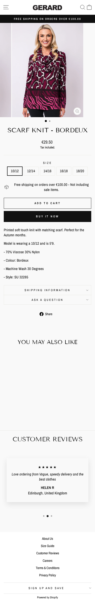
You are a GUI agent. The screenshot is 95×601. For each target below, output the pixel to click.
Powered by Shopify (47, 597)
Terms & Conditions (47, 568)
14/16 (47, 170)
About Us (47, 538)
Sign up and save (46, 588)
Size (47, 163)
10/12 (15, 170)
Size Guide (47, 546)
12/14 (31, 170)
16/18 (64, 170)
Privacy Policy (47, 575)
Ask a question (47, 300)
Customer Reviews (47, 553)
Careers (47, 560)
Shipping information (48, 290)
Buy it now (47, 216)
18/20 (80, 170)
